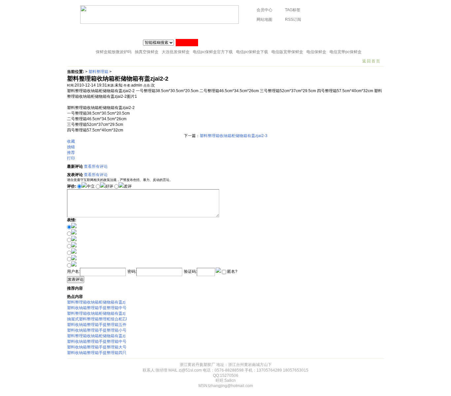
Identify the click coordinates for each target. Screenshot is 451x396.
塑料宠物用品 (326, 31)
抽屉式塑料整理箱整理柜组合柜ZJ (97, 319)
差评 (128, 186)
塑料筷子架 (190, 31)
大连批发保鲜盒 (176, 52)
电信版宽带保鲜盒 (287, 52)
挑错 (71, 147)
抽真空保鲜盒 (146, 52)
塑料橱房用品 (128, 31)
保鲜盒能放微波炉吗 (113, 52)
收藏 (71, 141)
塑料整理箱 (98, 71)
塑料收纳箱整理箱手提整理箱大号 (96, 347)
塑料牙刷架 (246, 31)
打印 (71, 158)
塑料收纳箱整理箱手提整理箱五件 (96, 324)
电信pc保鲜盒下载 (252, 52)
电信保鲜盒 (316, 52)
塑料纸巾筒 (160, 31)
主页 (76, 31)
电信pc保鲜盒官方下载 (213, 52)
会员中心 (264, 10)
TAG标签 (292, 10)
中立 (91, 186)
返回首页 (371, 61)
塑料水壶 (356, 31)
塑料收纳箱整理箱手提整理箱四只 (96, 352)
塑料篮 (298, 31)
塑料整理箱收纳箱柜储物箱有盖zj (96, 302)
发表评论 (76, 279)
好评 (109, 186)
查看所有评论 (96, 166)
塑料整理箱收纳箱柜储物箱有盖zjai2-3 (233, 135)
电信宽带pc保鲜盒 (346, 52)
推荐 (71, 152)
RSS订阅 (293, 19)
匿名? (231, 271)
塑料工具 (218, 31)
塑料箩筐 (274, 31)
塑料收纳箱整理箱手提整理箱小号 (96, 330)
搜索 (187, 42)
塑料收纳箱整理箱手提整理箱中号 (96, 308)
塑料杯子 (98, 31)
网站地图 (264, 19)
